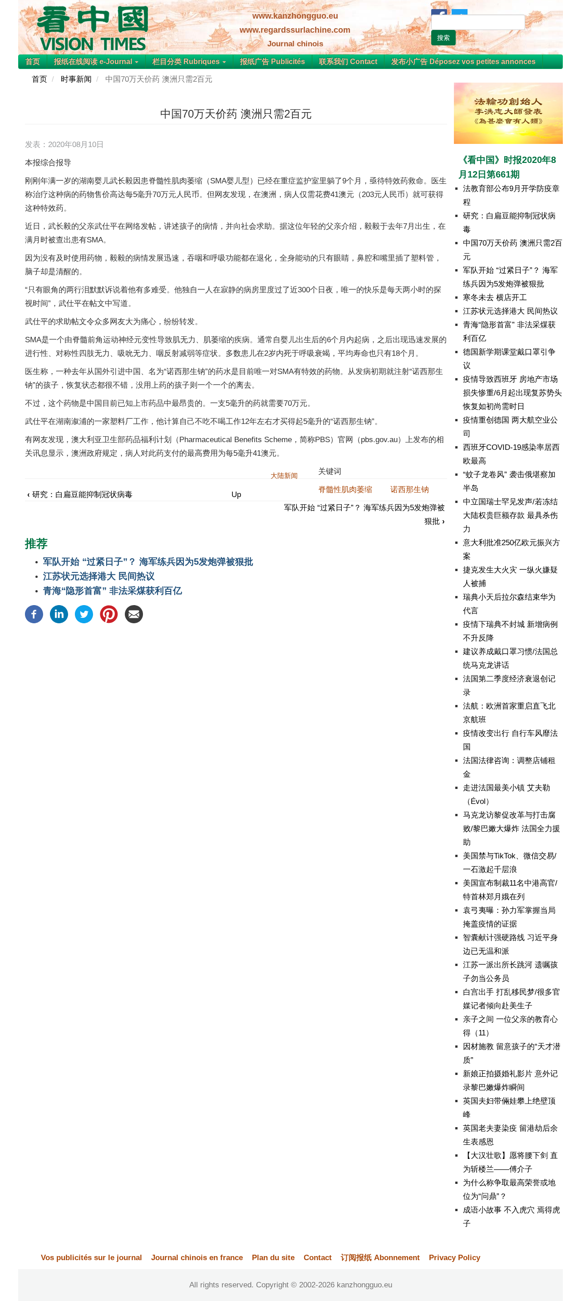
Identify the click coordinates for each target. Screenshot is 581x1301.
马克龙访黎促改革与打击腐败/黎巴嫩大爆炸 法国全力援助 (511, 829)
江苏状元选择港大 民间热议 (99, 576)
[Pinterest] (109, 613)
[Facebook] (34, 613)
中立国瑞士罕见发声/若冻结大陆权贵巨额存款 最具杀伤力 (510, 515)
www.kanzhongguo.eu (295, 15)
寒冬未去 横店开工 (495, 297)
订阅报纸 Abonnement (380, 1257)
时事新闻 (76, 79)
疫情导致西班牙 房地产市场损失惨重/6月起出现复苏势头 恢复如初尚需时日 (512, 393)
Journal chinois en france (197, 1257)
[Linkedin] (59, 613)
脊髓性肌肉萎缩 (345, 489)
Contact (318, 1257)
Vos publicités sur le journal (91, 1257)
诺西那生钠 (409, 489)
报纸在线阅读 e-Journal (94, 61)
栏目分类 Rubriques (187, 61)
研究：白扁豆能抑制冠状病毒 (80, 494)
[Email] (134, 613)
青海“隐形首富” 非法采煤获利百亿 (112, 591)
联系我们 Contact (348, 61)
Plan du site (273, 1257)
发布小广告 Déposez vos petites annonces (463, 61)
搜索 (443, 37)
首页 (32, 61)
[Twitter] (84, 613)
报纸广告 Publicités (272, 61)
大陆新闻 (284, 475)
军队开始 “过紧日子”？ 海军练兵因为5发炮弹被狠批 (148, 562)
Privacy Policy (454, 1257)
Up (236, 494)
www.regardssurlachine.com (295, 29)
